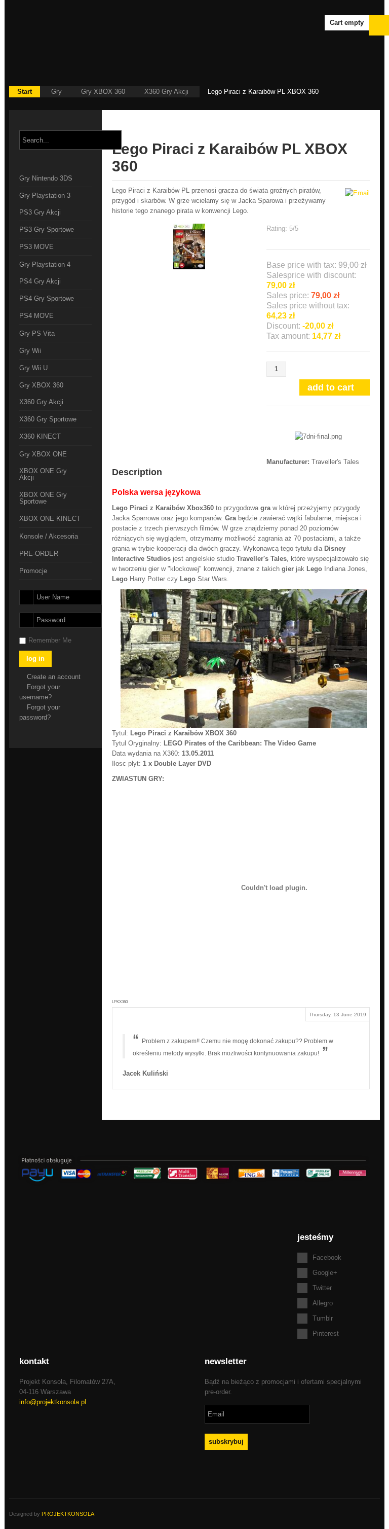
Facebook (327, 1257)
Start (24, 91)
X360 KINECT (40, 436)
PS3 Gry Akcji (40, 212)
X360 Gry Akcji (166, 91)
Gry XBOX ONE (43, 454)
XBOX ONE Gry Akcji (43, 474)
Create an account (55, 677)
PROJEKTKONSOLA (68, 1514)
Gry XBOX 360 (103, 91)
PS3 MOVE (36, 247)
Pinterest (326, 1333)
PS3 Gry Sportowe (46, 229)
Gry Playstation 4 (44, 264)
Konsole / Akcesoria (48, 536)
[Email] (357, 192)
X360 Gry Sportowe (47, 419)
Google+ (325, 1272)
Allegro (323, 1303)
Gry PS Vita (37, 333)
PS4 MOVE (36, 315)
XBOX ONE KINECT (50, 518)
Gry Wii (30, 350)
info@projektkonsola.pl (52, 1402)
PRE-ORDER (38, 553)
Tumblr (323, 1318)
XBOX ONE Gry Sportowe (43, 498)
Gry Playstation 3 (44, 195)
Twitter (322, 1288)
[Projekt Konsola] (70, 25)
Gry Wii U (33, 368)
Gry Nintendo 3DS (45, 178)
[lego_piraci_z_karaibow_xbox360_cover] (189, 246)
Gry (56, 91)
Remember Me (49, 640)
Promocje (33, 571)
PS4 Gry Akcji (40, 281)
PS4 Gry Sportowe (46, 298)
